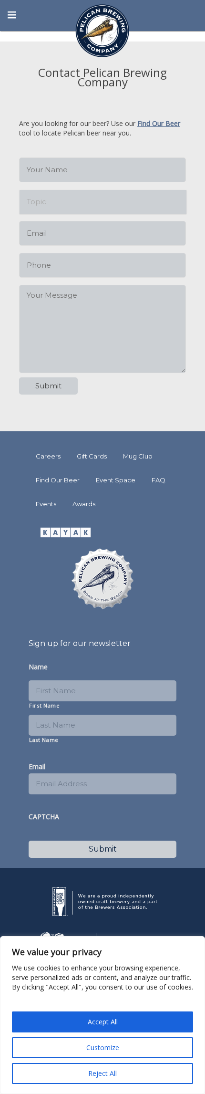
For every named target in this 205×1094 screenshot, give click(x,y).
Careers (48, 456)
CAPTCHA (44, 817)
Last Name (44, 739)
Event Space (115, 480)
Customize (102, 1047)
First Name (44, 705)
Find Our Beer (158, 123)
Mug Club (138, 456)
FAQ (158, 480)
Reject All (102, 1073)
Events (46, 504)
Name (38, 667)
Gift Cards (92, 456)
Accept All (103, 1021)
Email (37, 766)
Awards (83, 504)
